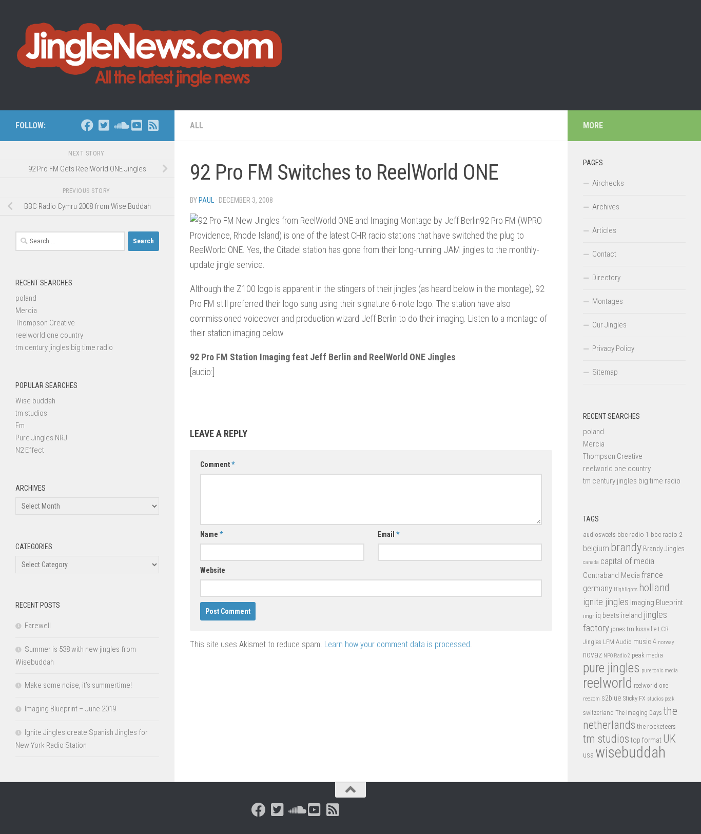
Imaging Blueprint (656, 602)
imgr (588, 615)
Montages (607, 301)
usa (588, 755)
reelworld (607, 682)
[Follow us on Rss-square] (153, 125)
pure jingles (611, 668)
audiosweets (599, 534)
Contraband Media (611, 575)
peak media (647, 655)
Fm (20, 425)
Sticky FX (634, 698)
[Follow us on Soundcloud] (120, 125)
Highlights (625, 589)
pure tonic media (659, 670)
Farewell (38, 625)
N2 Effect (29, 450)
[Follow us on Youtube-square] (136, 125)
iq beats (607, 615)
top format (646, 740)
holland (654, 587)
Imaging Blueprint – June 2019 (70, 708)
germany (597, 588)
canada (591, 562)
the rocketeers (656, 726)
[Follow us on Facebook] (87, 125)
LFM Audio (617, 642)
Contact (604, 254)
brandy (626, 547)
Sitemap (605, 372)
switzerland (598, 712)
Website (212, 570)
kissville (646, 629)
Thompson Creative (45, 322)
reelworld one (651, 685)
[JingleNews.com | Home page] (150, 55)
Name (211, 534)
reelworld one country (49, 335)
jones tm (622, 629)
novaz (592, 655)
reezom (591, 698)
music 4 (644, 641)
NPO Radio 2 (616, 655)
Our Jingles (609, 324)
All (196, 125)
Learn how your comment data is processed (397, 644)
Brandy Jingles (664, 549)
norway (666, 642)
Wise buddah (35, 400)
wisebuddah (630, 752)
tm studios (31, 413)
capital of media (627, 561)
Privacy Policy (613, 348)
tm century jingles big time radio (64, 347)
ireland (631, 615)
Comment (217, 464)
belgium (596, 548)
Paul (206, 200)
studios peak (660, 698)
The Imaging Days (638, 712)
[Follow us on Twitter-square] (104, 125)
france (652, 575)
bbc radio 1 (633, 534)
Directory (606, 277)
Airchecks (608, 183)
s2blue (611, 698)
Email (388, 534)
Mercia (26, 310)
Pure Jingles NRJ (41, 437)
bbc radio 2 (667, 534)
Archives (605, 206)
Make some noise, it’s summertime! (78, 685)
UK (669, 738)
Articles (604, 230)
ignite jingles (606, 602)
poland (25, 298)
